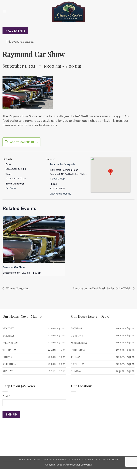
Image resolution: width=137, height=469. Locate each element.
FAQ (98, 459)
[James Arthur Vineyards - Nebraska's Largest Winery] (68, 12)
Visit (29, 459)
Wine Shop (61, 459)
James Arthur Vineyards (62, 164)
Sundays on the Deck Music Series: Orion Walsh (102, 288)
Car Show (11, 188)
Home (22, 459)
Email (6, 396)
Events (37, 459)
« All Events (15, 30)
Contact (106, 459)
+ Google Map (57, 178)
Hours (115, 459)
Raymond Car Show (14, 267)
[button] (5, 12)
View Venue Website (60, 193)
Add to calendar (22, 142)
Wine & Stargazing (17, 288)
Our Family (48, 459)
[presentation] (34, 239)
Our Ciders (88, 459)
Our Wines (75, 459)
